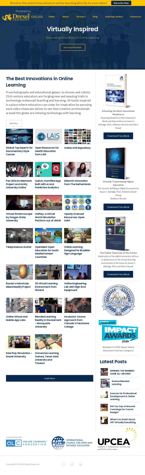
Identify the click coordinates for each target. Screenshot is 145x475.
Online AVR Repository (77, 148)
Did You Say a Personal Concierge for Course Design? (122, 409)
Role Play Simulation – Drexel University (19, 354)
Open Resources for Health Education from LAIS (47, 151)
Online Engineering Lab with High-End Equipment (75, 287)
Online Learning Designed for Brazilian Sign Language (77, 250)
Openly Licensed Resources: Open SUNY (74, 217)
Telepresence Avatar (19, 247)
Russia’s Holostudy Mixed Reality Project (18, 285)
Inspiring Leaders (114, 16)
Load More (49, 378)
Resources (135, 16)
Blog (95, 16)
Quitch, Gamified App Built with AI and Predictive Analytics (48, 184)
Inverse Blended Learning (120, 383)
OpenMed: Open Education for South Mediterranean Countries (47, 252)
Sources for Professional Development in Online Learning (123, 396)
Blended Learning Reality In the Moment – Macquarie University (48, 321)
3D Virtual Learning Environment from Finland (46, 287)
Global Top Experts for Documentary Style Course (19, 151)
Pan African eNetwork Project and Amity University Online (19, 184)
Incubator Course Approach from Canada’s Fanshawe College (76, 321)
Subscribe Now (121, 3)
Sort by (13, 123)
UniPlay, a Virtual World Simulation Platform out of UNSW (48, 217)
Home (52, 16)
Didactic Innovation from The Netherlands (77, 182)
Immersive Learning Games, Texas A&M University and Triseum (47, 358)
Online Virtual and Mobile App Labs (16, 318)
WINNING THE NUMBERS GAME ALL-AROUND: (122, 372)
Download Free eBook (118, 136)
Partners (80, 16)
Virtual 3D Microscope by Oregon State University (19, 217)
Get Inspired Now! (72, 47)
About (65, 16)
